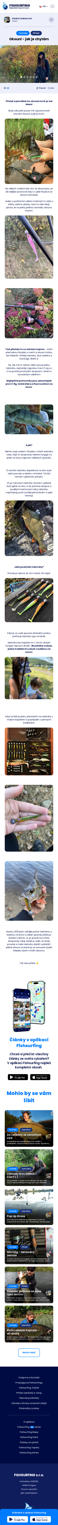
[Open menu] (52, 6)
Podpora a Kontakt (29, 1377)
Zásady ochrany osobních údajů (29, 1403)
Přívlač (36, 33)
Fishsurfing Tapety (29, 1447)
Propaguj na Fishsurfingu (29, 1382)
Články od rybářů (29, 1442)
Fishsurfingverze (29, 1427)
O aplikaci (29, 1422)
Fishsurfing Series (29, 1452)
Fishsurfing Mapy (29, 1432)
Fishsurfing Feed (29, 1437)
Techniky (23, 33)
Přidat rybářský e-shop (29, 1393)
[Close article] (51, 20)
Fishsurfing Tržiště (29, 1387)
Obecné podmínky (29, 1398)
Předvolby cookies (29, 1408)
